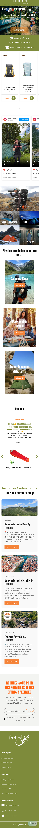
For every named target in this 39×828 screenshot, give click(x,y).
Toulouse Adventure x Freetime (15, 638)
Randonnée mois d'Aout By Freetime (17, 526)
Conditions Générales (9, 789)
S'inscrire (29, 711)
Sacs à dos (19, 198)
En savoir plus (11, 547)
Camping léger (19, 278)
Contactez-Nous (7, 762)
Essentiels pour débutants (19, 369)
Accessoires (7, 241)
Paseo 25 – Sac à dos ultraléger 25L (10, 89)
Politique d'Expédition (9, 784)
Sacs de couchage (9, 222)
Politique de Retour (8, 780)
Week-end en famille (19, 323)
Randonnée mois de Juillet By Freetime (18, 582)
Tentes (24, 222)
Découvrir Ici (19, 24)
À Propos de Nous (8, 758)
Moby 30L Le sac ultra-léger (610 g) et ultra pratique (28, 88)
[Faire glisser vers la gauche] (15, 109)
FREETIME (22, 825)
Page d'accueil (6, 767)
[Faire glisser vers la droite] (24, 109)
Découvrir (19, 285)
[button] (25, 10)
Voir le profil (24, 119)
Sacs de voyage (28, 241)
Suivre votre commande (9, 793)
